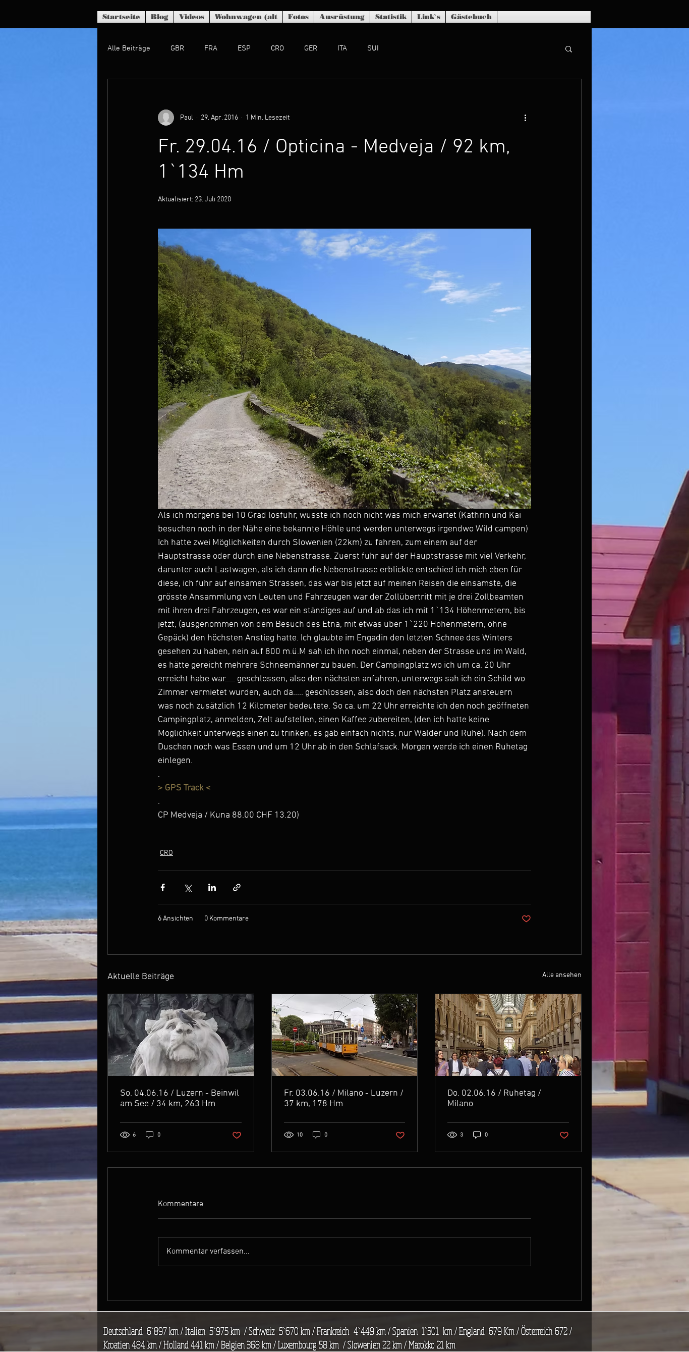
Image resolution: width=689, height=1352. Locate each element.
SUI (373, 48)
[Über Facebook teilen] (162, 887)
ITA (342, 48)
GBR (177, 48)
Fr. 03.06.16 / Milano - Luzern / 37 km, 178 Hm (344, 1098)
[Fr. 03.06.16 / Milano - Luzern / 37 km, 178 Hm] (345, 1035)
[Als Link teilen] (237, 887)
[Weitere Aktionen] (525, 118)
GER (310, 48)
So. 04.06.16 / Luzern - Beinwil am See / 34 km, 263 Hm (179, 1098)
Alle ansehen (562, 975)
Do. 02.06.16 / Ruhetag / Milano (494, 1098)
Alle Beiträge (128, 48)
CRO (277, 48)
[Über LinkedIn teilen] (212, 887)
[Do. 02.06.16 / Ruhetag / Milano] (508, 1035)
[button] (568, 48)
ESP (244, 48)
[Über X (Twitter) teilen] (187, 887)
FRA (210, 48)
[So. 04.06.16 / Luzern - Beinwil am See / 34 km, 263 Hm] (181, 1035)
